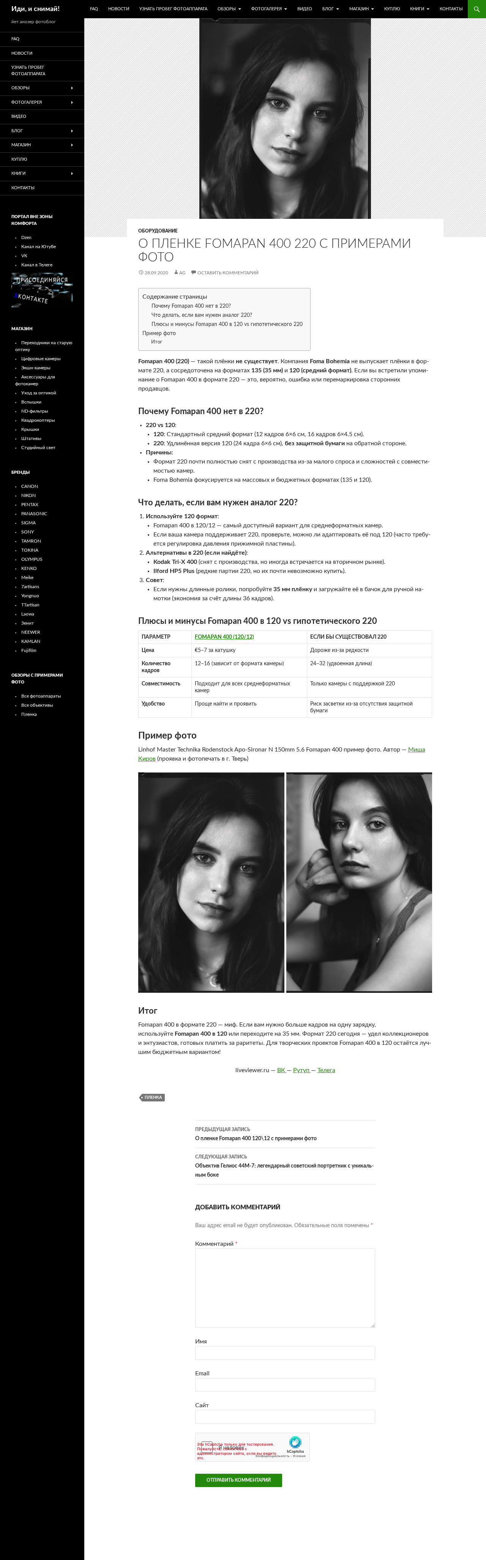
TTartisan (30, 605)
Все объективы (37, 705)
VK (24, 255)
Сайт (202, 1405)
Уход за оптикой (38, 393)
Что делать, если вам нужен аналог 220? (201, 315)
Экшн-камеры (35, 367)
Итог (156, 342)
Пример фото (159, 333)
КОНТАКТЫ (451, 9)
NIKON (28, 495)
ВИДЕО (304, 9)
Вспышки (31, 402)
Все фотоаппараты (41, 696)
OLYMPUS (32, 559)
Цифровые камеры (41, 358)
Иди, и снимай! (35, 9)
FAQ (94, 9)
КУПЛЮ (392, 9)
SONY (27, 532)
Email (202, 1373)
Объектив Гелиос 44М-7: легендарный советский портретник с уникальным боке (284, 1166)
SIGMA (28, 523)
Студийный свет (38, 447)
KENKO (29, 568)
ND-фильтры (34, 411)
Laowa (27, 614)
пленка (153, 1097)
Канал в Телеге (36, 265)
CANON (29, 486)
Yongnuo (30, 595)
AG (182, 273)
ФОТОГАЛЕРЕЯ (266, 9)
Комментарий (216, 1244)
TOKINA (29, 550)
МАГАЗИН (359, 9)
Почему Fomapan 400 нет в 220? (191, 306)
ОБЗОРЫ (227, 9)
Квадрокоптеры (38, 420)
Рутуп (302, 1070)
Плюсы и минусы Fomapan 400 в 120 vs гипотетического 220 (227, 324)
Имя (201, 1341)
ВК (282, 1070)
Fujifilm (28, 650)
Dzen (26, 237)
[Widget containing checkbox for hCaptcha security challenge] (252, 1447)
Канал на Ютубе (38, 246)
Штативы (31, 438)
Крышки (30, 429)
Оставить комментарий (228, 273)
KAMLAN (30, 641)
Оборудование (158, 231)
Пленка (29, 714)
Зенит (27, 623)
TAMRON (31, 541)
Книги (417, 9)
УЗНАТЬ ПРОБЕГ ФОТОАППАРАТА (173, 9)
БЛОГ (328, 9)
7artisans (30, 586)
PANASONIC (34, 513)
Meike (27, 577)
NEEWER (30, 632)
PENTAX (29, 504)
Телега (326, 1070)
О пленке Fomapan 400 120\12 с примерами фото (256, 1134)
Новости (118, 9)
